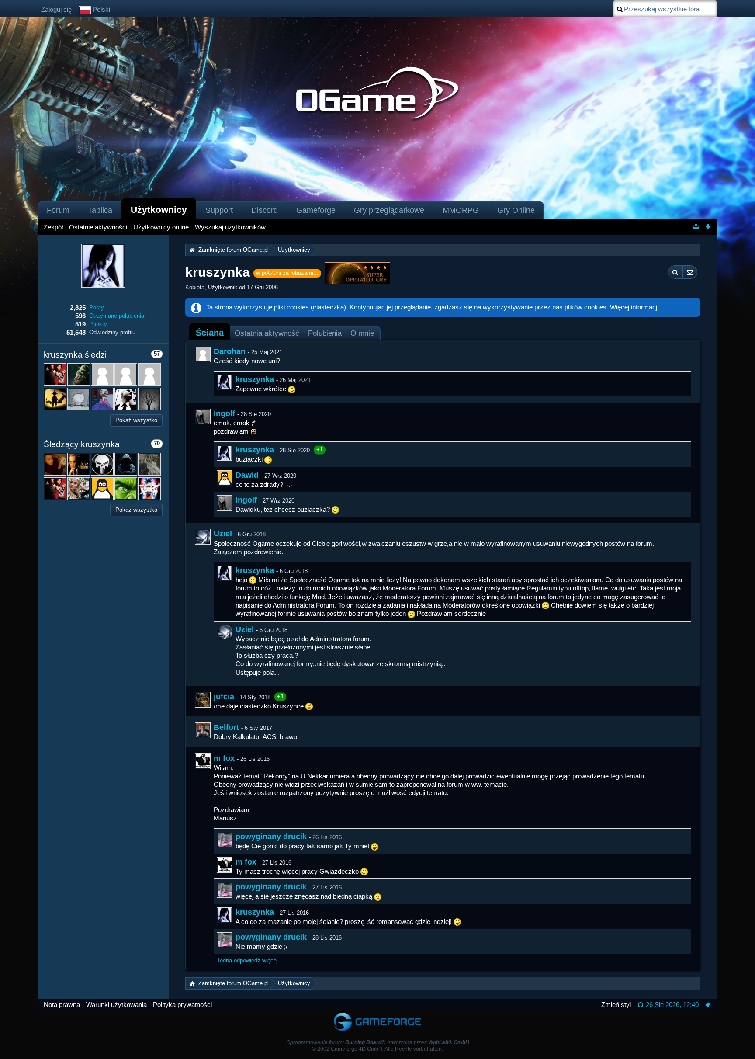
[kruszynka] (224, 382)
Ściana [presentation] (210, 332)
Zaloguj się (56, 9)
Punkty (98, 324)
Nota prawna (62, 1004)
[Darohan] (203, 354)
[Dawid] (224, 478)
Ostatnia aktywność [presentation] (267, 333)
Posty (96, 307)
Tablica (100, 210)
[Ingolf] (203, 416)
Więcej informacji (634, 307)
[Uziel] (203, 537)
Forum (58, 210)
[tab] (209, 332)
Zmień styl (616, 1004)
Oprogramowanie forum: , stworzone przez (377, 1042)
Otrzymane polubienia (116, 315)
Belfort (226, 727)
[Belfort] (203, 730)
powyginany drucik (271, 836)
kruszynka (255, 379)
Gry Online (516, 210)
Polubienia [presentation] (325, 333)
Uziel (223, 533)
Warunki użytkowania (116, 1004)
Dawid (247, 475)
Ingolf (224, 413)
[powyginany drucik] (224, 839)
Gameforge (316, 210)
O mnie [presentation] (362, 333)
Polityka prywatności (182, 1004)
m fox (224, 758)
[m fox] (203, 761)
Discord (264, 210)
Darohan (230, 351)
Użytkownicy (159, 210)
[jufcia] (203, 700)
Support (219, 210)
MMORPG (461, 210)
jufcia (224, 696)
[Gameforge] (377, 1014)
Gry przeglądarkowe (389, 210)
